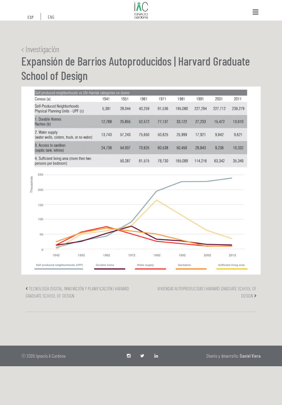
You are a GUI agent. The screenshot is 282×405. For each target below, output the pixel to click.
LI (156, 355)
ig (129, 355)
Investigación (41, 49)
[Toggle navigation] (255, 12)
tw (143, 355)
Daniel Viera (250, 356)
